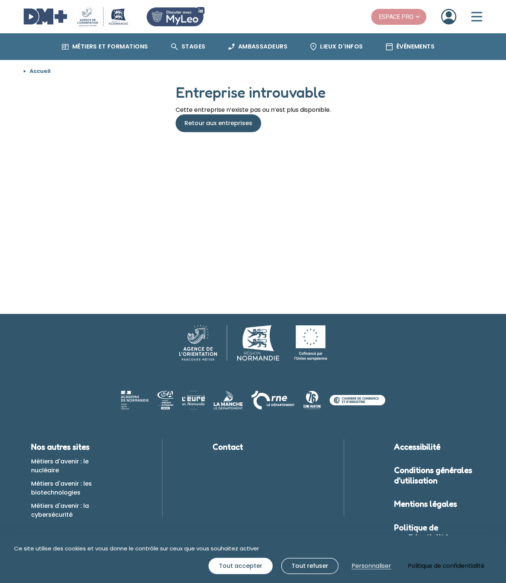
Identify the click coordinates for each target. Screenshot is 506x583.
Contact (228, 447)
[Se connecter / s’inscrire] (448, 16)
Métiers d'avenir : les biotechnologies (61, 488)
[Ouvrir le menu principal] (476, 16)
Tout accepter (240, 566)
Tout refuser (310, 566)
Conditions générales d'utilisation (433, 475)
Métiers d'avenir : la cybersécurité (60, 510)
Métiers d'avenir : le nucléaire (60, 466)
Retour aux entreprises (218, 123)
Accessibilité (417, 447)
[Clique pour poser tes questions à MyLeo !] (175, 16)
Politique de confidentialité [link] (446, 566)
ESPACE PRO (396, 16)
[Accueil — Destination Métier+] (76, 16)
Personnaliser (371, 566)
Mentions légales (425, 504)
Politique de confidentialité (421, 533)
